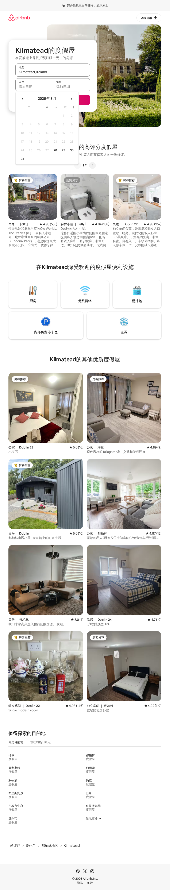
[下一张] (92, 165)
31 (22, 159)
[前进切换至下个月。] (71, 98)
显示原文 (102, 5)
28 (55, 150)
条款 (90, 883)
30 (72, 150)
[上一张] (77, 165)
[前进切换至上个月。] (23, 98)
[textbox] (34, 86)
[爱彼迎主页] (19, 17)
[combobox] (53, 71)
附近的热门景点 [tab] (40, 742)
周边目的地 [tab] (15, 742)
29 (63, 150)
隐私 (80, 883)
